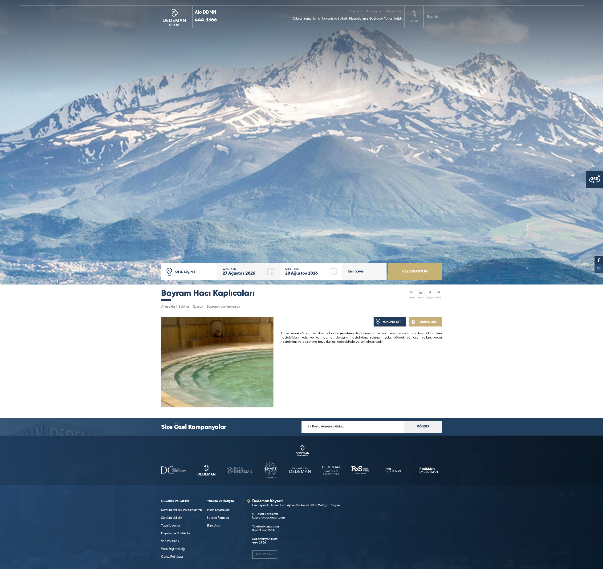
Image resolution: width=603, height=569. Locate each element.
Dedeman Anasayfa (365, 11)
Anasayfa (168, 306)
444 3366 (206, 20)
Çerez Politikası (172, 556)
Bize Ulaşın (214, 525)
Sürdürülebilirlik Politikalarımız (181, 510)
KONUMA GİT (265, 554)
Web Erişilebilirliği (173, 549)
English (432, 16)
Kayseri (198, 306)
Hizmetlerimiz (358, 18)
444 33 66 (259, 542)
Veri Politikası (170, 541)
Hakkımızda (393, 11)
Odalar (297, 18)
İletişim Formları (218, 517)
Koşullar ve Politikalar (176, 533)
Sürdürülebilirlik (171, 517)
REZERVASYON (415, 271)
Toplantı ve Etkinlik (335, 18)
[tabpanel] (301, 142)
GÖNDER (423, 426)
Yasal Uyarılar (170, 525)
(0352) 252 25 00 (263, 530)
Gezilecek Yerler (380, 18)
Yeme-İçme (312, 18)
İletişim (398, 18)
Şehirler (184, 306)
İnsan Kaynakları (218, 510)
